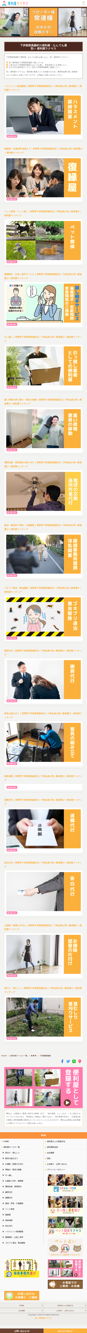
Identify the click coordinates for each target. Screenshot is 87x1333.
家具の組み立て (11, 1158)
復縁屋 (8, 1214)
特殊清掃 (8, 1220)
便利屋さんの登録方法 (56, 1141)
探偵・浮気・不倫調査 (14, 1203)
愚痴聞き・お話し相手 (14, 1237)
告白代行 (8, 1225)
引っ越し (8, 1175)
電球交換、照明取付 (13, 1186)
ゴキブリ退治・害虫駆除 (15, 1242)
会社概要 (50, 1152)
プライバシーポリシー (56, 1169)
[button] (34, 34)
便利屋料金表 (52, 1147)
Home (4, 1055)
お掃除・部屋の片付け (14, 1164)
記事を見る (13, 136)
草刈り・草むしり (12, 1152)
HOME (6, 1141)
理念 (49, 1158)
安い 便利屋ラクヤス (43, 1318)
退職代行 (8, 1197)
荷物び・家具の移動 (13, 1169)
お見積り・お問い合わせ (57, 1164)
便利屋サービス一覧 (19, 1055)
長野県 (33, 1055)
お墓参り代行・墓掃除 (14, 1180)
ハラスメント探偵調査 (14, 1231)
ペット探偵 (9, 1209)
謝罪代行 (8, 1192)
